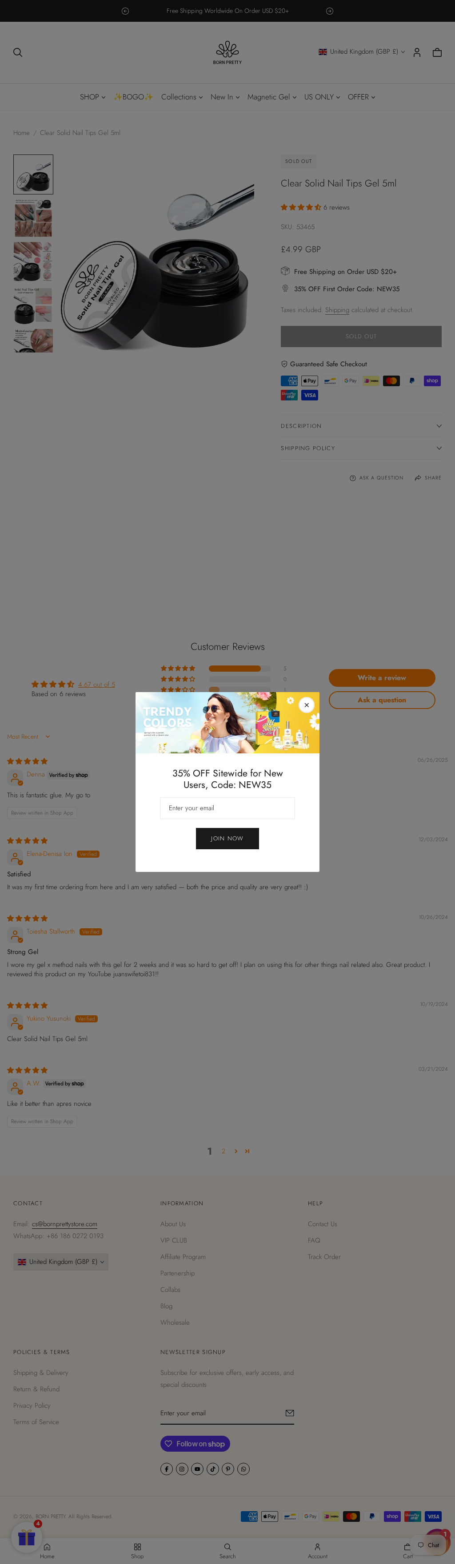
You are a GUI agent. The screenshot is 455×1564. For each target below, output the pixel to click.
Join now (227, 838)
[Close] (307, 705)
